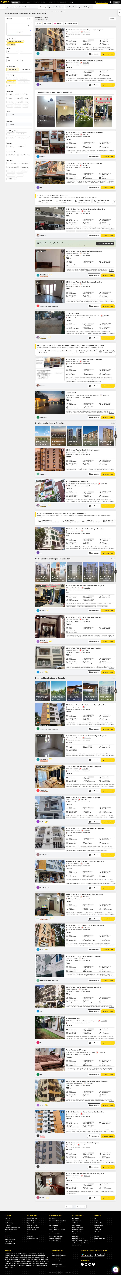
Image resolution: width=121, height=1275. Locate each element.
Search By (43, 7)
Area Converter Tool (77, 1245)
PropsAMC (30, 1236)
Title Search (75, 1223)
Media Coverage (9, 1223)
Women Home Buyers (99, 1238)
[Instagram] (93, 1264)
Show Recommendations (105, 243)
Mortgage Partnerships (55, 1238)
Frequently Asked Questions (12, 1227)
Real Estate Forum (98, 1223)
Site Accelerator (53, 1227)
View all (113, 423)
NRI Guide (96, 1236)
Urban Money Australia (33, 1227)
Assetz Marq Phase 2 (42, 577)
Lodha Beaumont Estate (43, 441)
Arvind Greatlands (73, 696)
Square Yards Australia (33, 1223)
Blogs (71, 2)
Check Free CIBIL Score (78, 1238)
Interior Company (31, 1229)
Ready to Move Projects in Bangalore (51, 678)
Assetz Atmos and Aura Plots (61, 696)
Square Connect (53, 1223)
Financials (7, 1225)
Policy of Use (8, 1241)
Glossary (96, 1220)
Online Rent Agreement (77, 1234)
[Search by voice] (29, 25)
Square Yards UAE (32, 1220)
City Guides (97, 1227)
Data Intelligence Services (56, 1236)
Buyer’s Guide (97, 1229)
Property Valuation (76, 1220)
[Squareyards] (5, 2)
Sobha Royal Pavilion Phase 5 (77, 577)
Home (6, 11)
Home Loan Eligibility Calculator (80, 1240)
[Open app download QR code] (119, 13)
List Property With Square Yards (57, 1220)
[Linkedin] (86, 1264)
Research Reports (98, 1225)
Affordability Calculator (77, 1229)
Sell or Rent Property (101, 2)
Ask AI (20, 32)
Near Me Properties (86, 7)
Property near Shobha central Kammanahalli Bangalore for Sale (23, 11)
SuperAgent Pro (53, 1240)
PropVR (29, 1234)
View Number (95, 54)
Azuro (28, 1231)
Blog (95, 1218)
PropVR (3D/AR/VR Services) (57, 1229)
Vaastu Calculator (76, 1225)
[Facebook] (82, 1264)
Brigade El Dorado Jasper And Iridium (63, 577)
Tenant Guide (97, 1234)
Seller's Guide (97, 1231)
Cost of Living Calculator (78, 1227)
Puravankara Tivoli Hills (91, 696)
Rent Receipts (75, 1236)
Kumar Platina (72, 441)
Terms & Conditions (10, 1239)
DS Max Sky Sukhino (106, 441)
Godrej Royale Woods (106, 696)
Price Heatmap (75, 1218)
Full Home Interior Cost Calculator (80, 1243)
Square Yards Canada (32, 1218)
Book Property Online (32, 1238)
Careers (7, 1220)
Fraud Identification (10, 1243)
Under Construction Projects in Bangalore (53, 559)
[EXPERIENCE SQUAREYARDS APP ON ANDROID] (87, 1256)
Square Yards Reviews (11, 1229)
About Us (7, 1218)
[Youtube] (89, 1264)
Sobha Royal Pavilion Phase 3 (93, 577)
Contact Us (8, 1231)
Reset (30, 18)
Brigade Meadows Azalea (59, 441)
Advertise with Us (53, 1231)
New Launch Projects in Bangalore (49, 423)
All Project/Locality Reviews (79, 1231)
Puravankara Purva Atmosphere (45, 696)
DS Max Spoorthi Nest (90, 441)
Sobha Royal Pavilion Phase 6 (109, 577)
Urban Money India (32, 1225)
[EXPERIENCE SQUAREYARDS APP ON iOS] (99, 1256)
